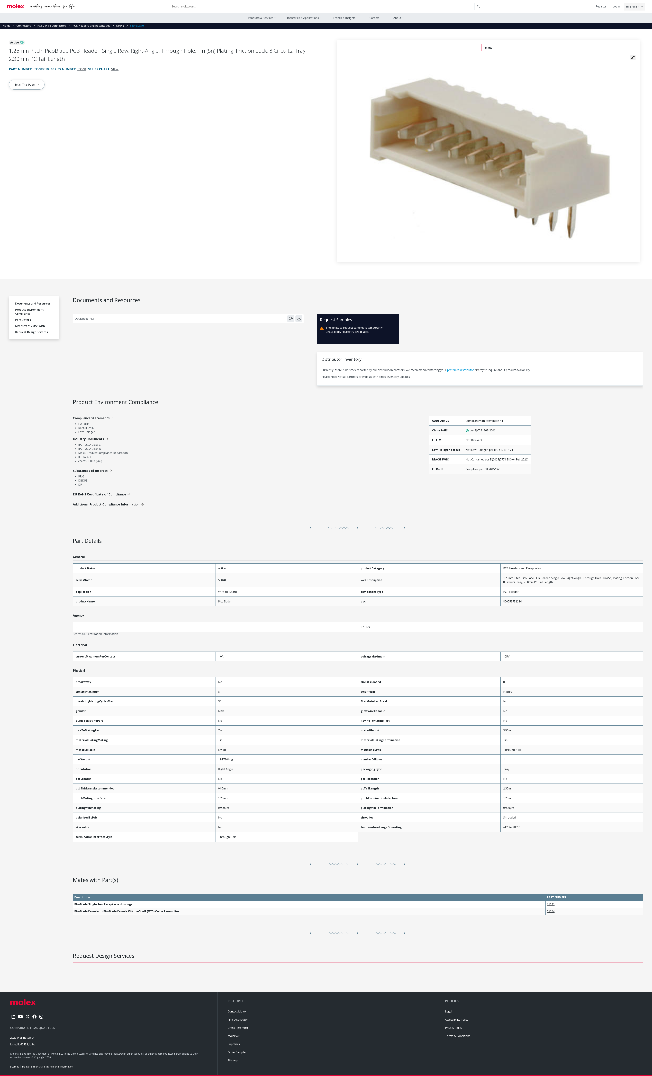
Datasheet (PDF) (85, 319)
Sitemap (14, 1066)
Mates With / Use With (30, 326)
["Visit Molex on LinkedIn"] (13, 1016)
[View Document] (290, 318)
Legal (448, 1011)
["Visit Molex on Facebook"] (34, 1016)
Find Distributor (238, 1019)
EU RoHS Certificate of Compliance (99, 494)
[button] (633, 57)
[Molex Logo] (41, 6)
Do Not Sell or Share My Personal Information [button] (47, 1066)
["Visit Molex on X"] (27, 1016)
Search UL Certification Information (95, 634)
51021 (551, 904)
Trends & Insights (344, 18)
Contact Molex (237, 1011)
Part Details (23, 320)
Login (616, 6)
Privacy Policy (453, 1028)
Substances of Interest (90, 471)
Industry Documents (88, 439)
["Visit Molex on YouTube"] (20, 1016)
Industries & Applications (303, 18)
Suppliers (234, 1044)
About (397, 18)
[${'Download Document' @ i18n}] (298, 318)
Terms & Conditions (457, 1036)
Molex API (234, 1036)
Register (601, 6)
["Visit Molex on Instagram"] (41, 1016)
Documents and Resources (32, 303)
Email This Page (24, 84)
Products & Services (260, 18)
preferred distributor (460, 370)
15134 (551, 911)
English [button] (634, 6)
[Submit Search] (478, 6)
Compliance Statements (91, 418)
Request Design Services (31, 332)
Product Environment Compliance (29, 312)
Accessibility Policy (456, 1019)
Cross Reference (238, 1028)
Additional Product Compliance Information (106, 504)
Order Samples (237, 1052)
